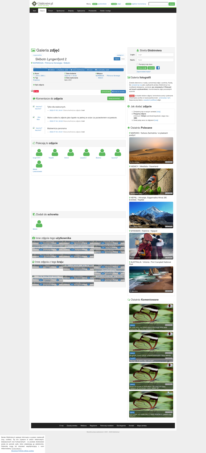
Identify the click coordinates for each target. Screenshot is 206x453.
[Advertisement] (103, 30)
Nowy (151, 68)
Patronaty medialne (107, 425)
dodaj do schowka (119, 91)
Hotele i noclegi (105, 11)
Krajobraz (36, 80)
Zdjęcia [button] (42, 11)
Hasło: (132, 60)
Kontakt (131, 425)
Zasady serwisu (72, 425)
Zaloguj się (141, 68)
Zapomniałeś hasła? (144, 72)
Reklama (84, 425)
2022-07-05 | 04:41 (56, 110)
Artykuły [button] (71, 11)
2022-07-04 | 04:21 (56, 132)
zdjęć (116, 4)
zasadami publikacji (150, 100)
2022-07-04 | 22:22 (56, 121)
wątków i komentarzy (136, 4)
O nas (61, 425)
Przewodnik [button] (92, 11)
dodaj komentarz (114, 98)
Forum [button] (50, 11)
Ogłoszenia (81, 11)
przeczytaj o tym (164, 98)
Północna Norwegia (113, 75)
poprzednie (38, 55)
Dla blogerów (121, 425)
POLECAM (106, 91)
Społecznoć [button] (60, 11)
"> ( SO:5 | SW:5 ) (39, 75)
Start (34, 11)
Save (37, 91)
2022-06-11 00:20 (70, 75)
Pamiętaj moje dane (145, 64)
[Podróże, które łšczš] (42, 3)
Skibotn (100, 78)
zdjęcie (117, 59)
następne (120, 55)
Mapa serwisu (142, 425)
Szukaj (172, 4)
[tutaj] (158, 111)
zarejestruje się (137, 85)
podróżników (100, 4)
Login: (132, 55)
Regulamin (93, 425)
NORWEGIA (100, 75)
